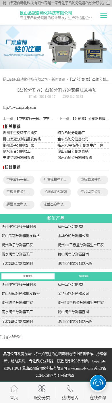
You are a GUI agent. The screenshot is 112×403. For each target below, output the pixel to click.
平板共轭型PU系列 (20, 192)
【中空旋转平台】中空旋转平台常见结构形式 (50, 119)
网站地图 (67, 376)
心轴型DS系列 (56, 192)
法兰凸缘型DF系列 (57, 205)
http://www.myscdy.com (19, 108)
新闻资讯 (58, 80)
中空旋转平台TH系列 (22, 180)
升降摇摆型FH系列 (57, 180)
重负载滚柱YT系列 (94, 180)
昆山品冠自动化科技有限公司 (25, 80)
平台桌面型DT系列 (94, 192)
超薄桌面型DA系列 (21, 205)
